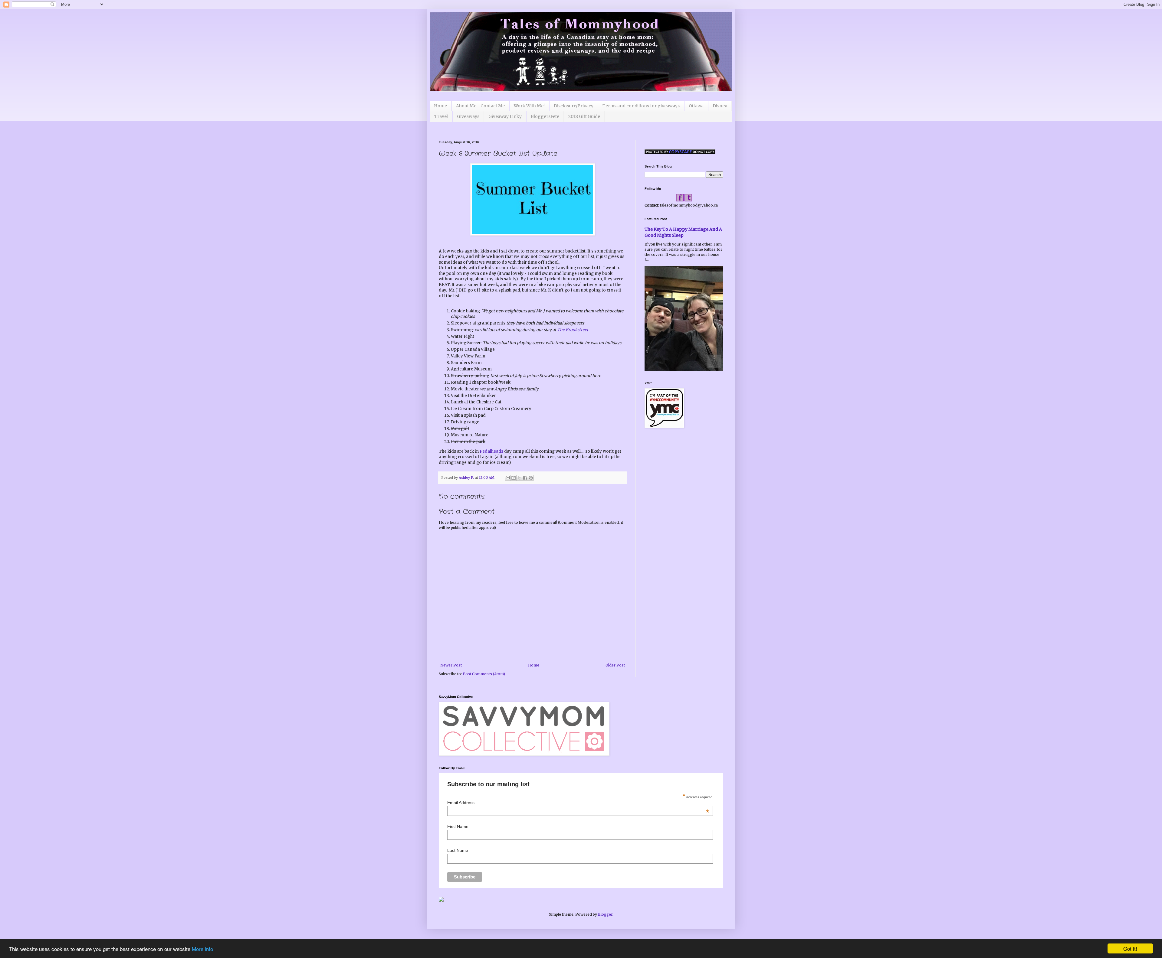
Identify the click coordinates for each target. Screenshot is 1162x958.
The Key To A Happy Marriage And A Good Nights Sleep (683, 232)
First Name (457, 826)
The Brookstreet (572, 329)
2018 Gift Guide (584, 116)
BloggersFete (545, 116)
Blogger (605, 914)
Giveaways (468, 116)
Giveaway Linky (505, 116)
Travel (441, 116)
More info (202, 949)
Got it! (1130, 948)
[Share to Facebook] (525, 478)
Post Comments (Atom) (484, 674)
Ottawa (696, 106)
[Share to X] (519, 478)
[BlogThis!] (513, 478)
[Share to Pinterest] (531, 478)
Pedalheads (491, 451)
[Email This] (508, 478)
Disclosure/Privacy (573, 106)
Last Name (457, 850)
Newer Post (451, 665)
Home (440, 106)
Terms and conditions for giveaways (641, 106)
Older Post (615, 665)
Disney (720, 106)
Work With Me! (529, 106)
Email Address (578, 802)
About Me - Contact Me (480, 106)
